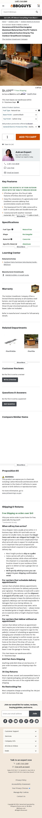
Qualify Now (31, 94)
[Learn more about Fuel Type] (39, 110)
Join (35, 714)
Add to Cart (27, 137)
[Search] (37, 12)
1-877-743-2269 (21, 1)
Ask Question (9, 404)
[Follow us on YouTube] (16, 721)
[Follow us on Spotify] (37, 721)
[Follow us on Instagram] (21, 721)
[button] (21, 731)
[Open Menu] (3, 6)
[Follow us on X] (10, 721)
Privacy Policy (21, 780)
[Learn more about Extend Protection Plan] (39, 126)
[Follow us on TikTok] (31, 721)
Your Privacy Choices (20, 788)
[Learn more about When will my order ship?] (18, 102)
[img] (21, 65)
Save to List (9, 144)
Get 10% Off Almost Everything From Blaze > (21, 18)
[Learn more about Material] (11, 239)
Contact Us (21, 796)
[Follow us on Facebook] (5, 721)
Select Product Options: (11, 107)
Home (4, 22)
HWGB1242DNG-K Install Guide (17, 275)
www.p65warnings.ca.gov (11, 493)
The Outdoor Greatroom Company (15, 39)
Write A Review (10, 380)
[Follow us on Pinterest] (26, 721)
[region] (21, 66)
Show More (21, 216)
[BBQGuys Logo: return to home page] (21, 6)
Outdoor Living (13, 22)
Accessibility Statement (21, 784)
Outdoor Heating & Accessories (31, 22)
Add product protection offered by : (17, 124)
